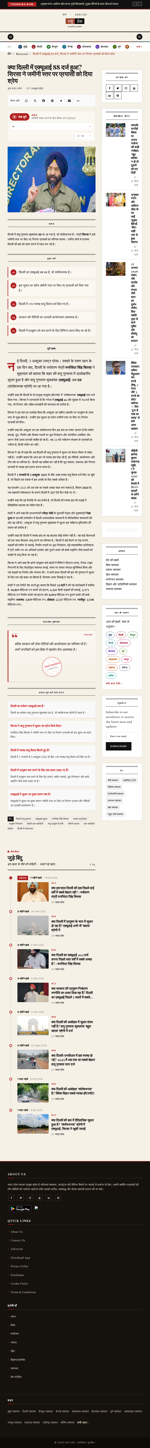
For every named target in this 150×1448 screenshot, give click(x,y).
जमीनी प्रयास (73, 824)
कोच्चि (111, 675)
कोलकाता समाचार (80, 1411)
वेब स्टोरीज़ (16, 1377)
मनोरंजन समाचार (115, 579)
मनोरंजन (15, 1334)
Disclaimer (17, 1275)
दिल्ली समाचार (29, 1411)
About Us (17, 1232)
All (54, 883)
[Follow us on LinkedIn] (109, 95)
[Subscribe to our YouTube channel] (134, 88)
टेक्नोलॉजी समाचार (115, 794)
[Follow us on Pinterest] (117, 95)
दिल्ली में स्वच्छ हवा (25, 829)
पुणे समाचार (115, 1411)
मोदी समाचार (113, 780)
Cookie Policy (19, 1284)
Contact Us (18, 1240)
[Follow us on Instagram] (126, 88)
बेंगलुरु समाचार (46, 1411)
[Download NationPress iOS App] (55, 1208)
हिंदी (65, 14)
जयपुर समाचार (15, 1423)
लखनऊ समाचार (32, 1423)
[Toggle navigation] (10, 37)
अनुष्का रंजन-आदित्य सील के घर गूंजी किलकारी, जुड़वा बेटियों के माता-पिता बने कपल (79, 4)
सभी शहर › (83, 1423)
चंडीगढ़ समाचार (50, 1423)
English (81, 14)
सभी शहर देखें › (114, 683)
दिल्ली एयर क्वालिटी (35, 824)
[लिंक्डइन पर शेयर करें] (52, 100)
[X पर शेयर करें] (34, 100)
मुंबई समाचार (14, 1411)
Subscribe (118, 746)
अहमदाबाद (112, 659)
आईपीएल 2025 (129, 780)
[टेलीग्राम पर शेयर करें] (60, 100)
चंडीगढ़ (124, 667)
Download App (20, 1258)
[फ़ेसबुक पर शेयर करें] (43, 100)
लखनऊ (111, 667)
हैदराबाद (111, 651)
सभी (139, 46)
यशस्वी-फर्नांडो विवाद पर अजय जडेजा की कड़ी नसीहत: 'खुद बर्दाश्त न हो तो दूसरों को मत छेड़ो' (135, 149)
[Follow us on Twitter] (117, 88)
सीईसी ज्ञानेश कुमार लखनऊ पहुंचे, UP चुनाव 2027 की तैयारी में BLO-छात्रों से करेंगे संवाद (135, 474)
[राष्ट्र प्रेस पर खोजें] (139, 37)
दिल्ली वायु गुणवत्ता (23, 819)
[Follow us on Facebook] (109, 88)
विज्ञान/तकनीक (18, 1360)
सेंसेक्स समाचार (114, 787)
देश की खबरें (112, 560)
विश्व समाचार (112, 565)
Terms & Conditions (23, 1292)
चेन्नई (110, 642)
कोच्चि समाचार (67, 1423)
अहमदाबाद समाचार (133, 1411)
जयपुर (126, 659)
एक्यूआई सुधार (41, 819)
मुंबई (110, 634)
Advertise (17, 1249)
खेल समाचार (112, 574)
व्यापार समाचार (113, 570)
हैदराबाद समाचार (99, 1411)
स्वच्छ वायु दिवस (80, 819)
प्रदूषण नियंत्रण (15, 824)
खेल (13, 1351)
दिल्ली (121, 634)
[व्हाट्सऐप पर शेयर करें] (26, 100)
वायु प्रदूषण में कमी (55, 824)
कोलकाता (124, 642)
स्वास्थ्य (14, 1368)
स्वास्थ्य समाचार (114, 589)
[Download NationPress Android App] (20, 1208)
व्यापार (14, 1342)
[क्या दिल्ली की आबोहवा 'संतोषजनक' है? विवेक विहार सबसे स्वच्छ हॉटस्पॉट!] (33, 1093)
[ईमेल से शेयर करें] (69, 100)
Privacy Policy (20, 1266)
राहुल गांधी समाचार (115, 814)
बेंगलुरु (132, 634)
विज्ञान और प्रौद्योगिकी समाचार (121, 584)
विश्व (13, 1325)
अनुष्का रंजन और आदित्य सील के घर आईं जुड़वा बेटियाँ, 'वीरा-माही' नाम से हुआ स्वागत (134, 218)
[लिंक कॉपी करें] (77, 100)
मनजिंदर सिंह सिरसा (60, 819)
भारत (53, 917)
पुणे (123, 651)
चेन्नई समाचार (62, 1411)
